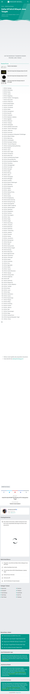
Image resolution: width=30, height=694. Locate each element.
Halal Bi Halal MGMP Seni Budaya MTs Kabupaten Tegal (15, 498)
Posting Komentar (4, 16)
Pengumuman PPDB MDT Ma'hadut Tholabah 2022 (14, 641)
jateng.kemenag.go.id (18, 358)
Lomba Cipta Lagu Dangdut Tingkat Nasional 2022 (14, 638)
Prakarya (19, 590)
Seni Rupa (4, 594)
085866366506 (5, 660)
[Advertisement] (15, 39)
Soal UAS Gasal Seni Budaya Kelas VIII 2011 (17, 71)
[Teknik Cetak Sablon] (3, 67)
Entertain (19, 588)
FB (11, 512)
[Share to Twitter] (9, 492)
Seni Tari (19, 594)
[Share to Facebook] (4, 492)
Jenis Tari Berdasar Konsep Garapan (12, 580)
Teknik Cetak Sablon (12, 66)
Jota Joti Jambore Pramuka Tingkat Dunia (12, 647)
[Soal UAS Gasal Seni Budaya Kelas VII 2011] (3, 77)
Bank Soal (4, 588)
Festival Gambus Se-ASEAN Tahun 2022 (12, 635)
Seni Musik (19, 592)
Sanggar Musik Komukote (20, 672)
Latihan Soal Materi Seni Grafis (10, 567)
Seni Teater (4, 597)
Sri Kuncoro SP (12, 509)
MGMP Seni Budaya (6, 486)
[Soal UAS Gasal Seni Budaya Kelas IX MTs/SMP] (3, 82)
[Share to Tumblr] (26, 492)
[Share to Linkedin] (20, 492)
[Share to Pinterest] (15, 492)
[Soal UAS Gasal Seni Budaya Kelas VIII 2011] (3, 72)
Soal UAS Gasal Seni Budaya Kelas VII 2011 (17, 75)
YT (14, 512)
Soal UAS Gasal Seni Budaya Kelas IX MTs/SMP (16, 81)
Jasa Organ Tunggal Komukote (13, 687)
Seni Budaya (4, 592)
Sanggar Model (15, 2)
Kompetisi (4, 590)
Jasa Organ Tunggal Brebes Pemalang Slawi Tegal (14, 644)
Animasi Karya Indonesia (9, 574)
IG (13, 512)
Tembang (19, 597)
